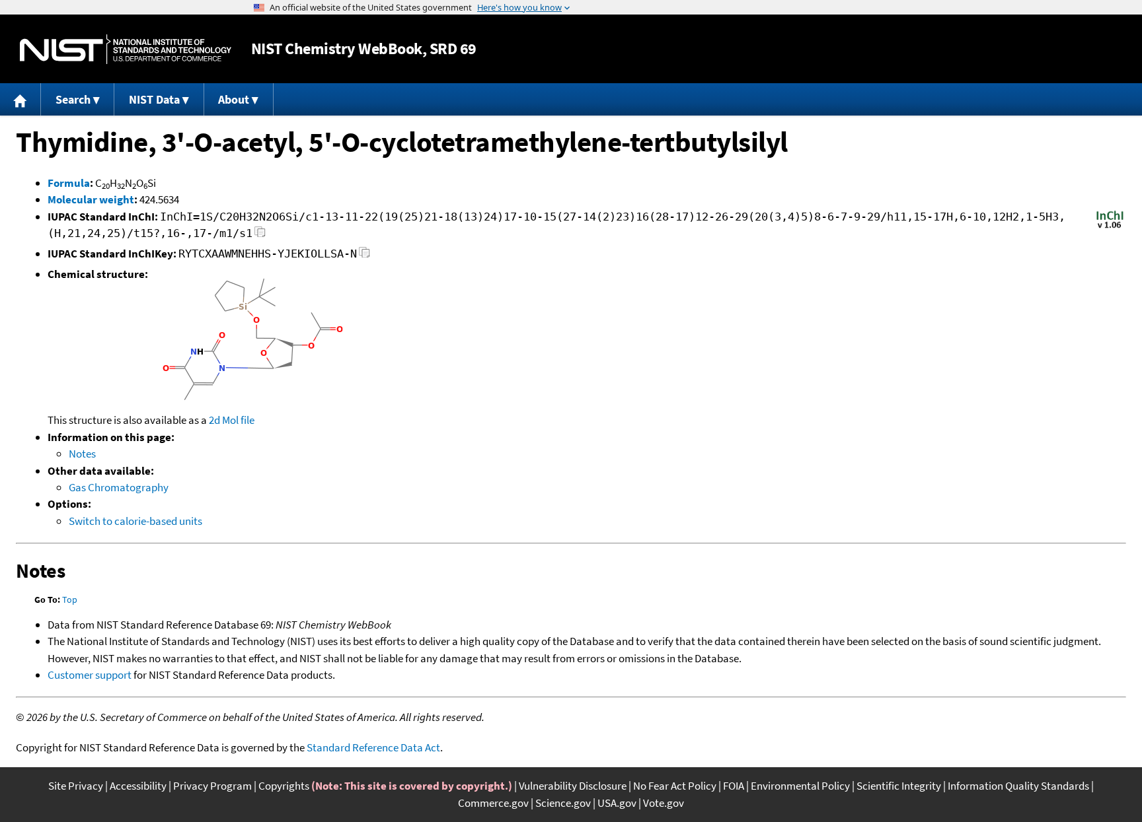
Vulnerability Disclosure (573, 785)
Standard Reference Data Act (373, 747)
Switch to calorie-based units (135, 521)
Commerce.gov (493, 803)
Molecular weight (91, 199)
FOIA (733, 785)
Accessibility (138, 785)
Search (73, 99)
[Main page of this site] (20, 99)
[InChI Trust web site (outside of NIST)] (1110, 227)
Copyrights (283, 785)
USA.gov (616, 803)
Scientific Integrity (898, 785)
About (233, 99)
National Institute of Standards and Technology (125, 49)
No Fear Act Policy (674, 785)
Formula (69, 183)
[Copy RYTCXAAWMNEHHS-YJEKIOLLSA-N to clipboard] (364, 256)
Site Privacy (75, 785)
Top (69, 599)
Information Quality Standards (1018, 785)
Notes (82, 453)
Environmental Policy (800, 785)
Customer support (90, 675)
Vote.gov (663, 803)
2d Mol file (231, 420)
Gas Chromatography (119, 487)
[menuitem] (20, 99)
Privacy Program (212, 785)
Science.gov (563, 803)
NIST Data (154, 99)
